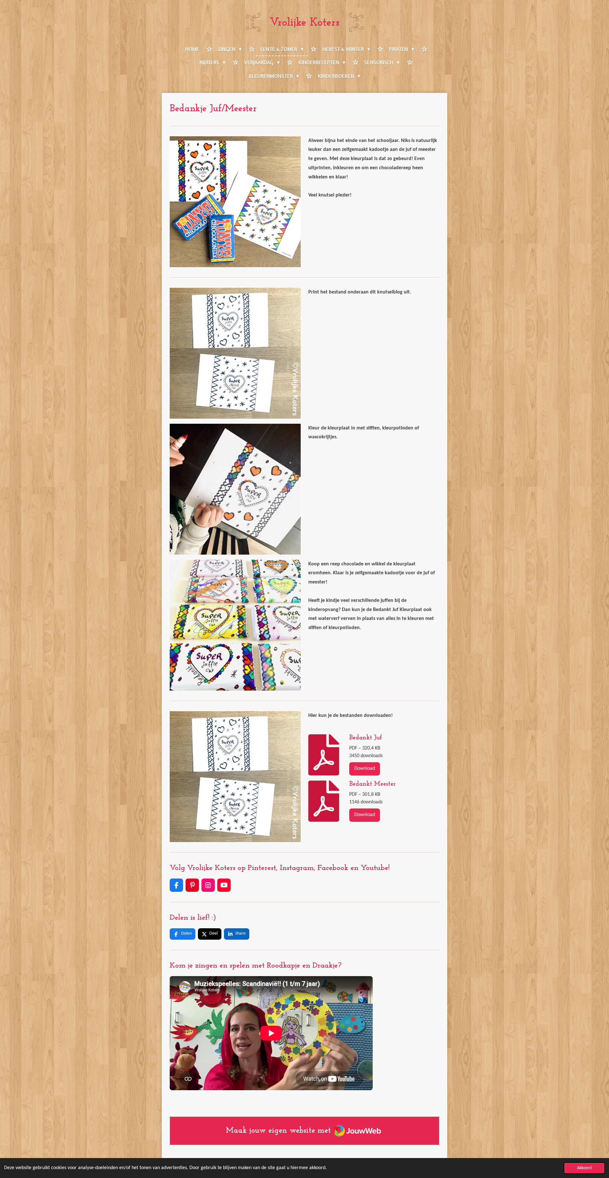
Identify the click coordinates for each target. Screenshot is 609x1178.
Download (364, 768)
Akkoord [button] (584, 1168)
